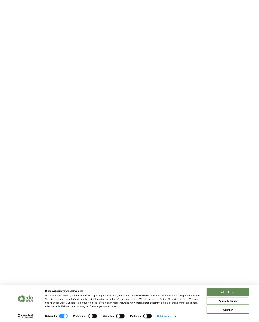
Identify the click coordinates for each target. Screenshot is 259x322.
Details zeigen (164, 316)
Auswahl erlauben (228, 301)
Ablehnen (228, 310)
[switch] (92, 316)
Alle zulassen (228, 292)
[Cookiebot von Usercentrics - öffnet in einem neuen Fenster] (25, 316)
